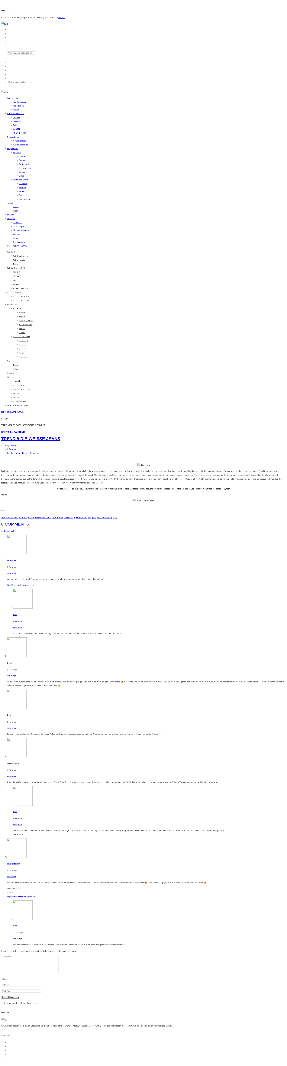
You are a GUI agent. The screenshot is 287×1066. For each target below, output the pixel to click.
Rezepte (17, 152)
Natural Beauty (13, 137)
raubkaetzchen (13, 864)
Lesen (15, 238)
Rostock (22, 187)
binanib (13, 445)
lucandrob (11, 560)
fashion (10, 453)
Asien (15, 210)
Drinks (22, 175)
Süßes (22, 172)
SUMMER (17, 121)
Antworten (11, 573)
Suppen (22, 160)
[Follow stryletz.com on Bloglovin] (143, 500)
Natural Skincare (20, 140)
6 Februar (12, 449)
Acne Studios (12, 517)
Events (16, 109)
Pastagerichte (25, 164)
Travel (10, 203)
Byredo (31, 517)
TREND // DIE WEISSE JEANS (30, 438)
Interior (10, 214)
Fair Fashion (12, 98)
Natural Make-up (20, 144)
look (61, 517)
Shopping (33, 453)
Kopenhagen (24, 199)
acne (3, 517)
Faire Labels (18, 105)
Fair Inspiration (19, 102)
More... (61, 17)
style (115, 517)
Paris (21, 195)
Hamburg (23, 183)
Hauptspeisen (25, 168)
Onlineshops (69, 517)
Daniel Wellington (43, 517)
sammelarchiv (21, 453)
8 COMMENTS (15, 524)
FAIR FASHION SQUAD (17, 245)
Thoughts (17, 222)
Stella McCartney (104, 517)
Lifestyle (11, 218)
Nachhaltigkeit (19, 226)
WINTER (16, 129)
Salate (22, 156)
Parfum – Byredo (222, 488)
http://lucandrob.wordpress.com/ (21, 585)
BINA (3, 10)
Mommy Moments (21, 230)
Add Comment (7, 531)
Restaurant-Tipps (20, 179)
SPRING (16, 117)
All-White (23, 517)
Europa (16, 207)
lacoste (55, 517)
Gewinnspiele (19, 242)
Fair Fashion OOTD (15, 113)
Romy (9, 663)
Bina (15, 615)
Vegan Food (12, 148)
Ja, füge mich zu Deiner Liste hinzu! (21, 1003)
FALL (15, 125)
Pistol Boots (81, 517)
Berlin (21, 191)
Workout (16, 234)
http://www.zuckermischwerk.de (21, 896)
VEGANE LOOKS (20, 133)
